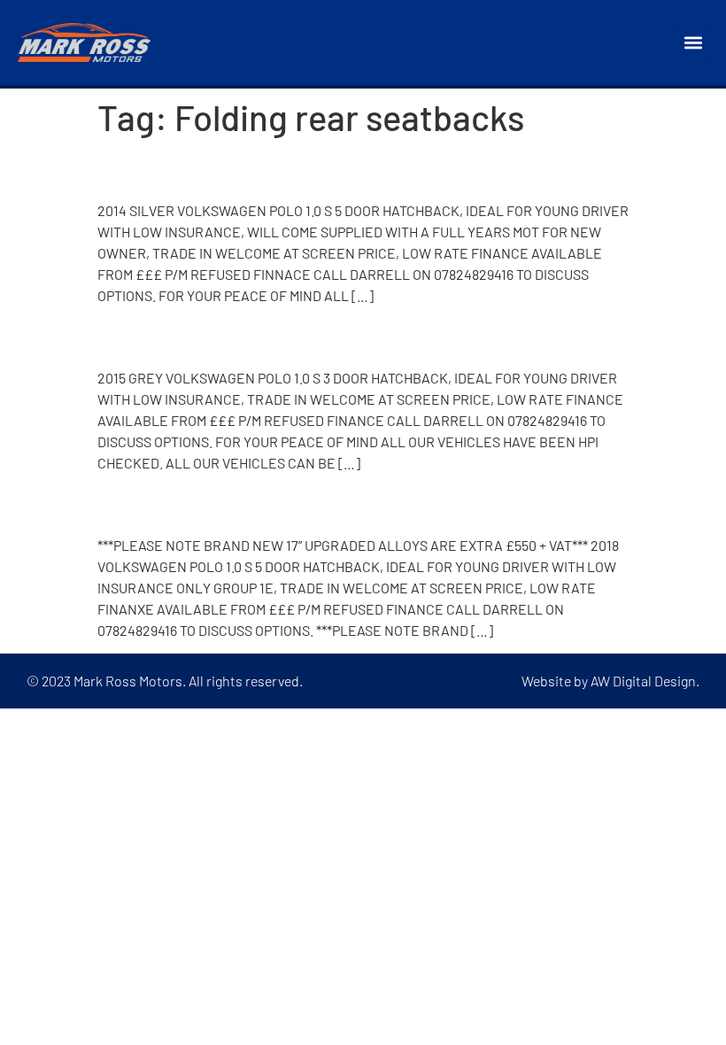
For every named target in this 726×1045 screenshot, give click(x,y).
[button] (693, 43)
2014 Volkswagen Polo (231, 169)
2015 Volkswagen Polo (230, 336)
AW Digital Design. (645, 680)
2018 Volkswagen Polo (230, 504)
